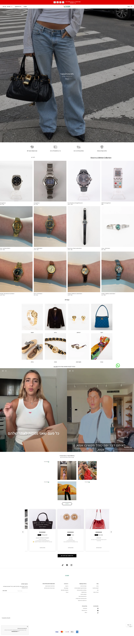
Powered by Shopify (6, 618)
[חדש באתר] (67, 75)
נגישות (86, 612)
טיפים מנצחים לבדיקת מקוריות (81, 598)
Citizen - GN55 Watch (105, 248)
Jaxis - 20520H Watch (38, 248)
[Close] (27, 626)
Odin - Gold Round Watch (5, 248)
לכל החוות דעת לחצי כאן (67, 555)
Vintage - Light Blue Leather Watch (108, 293)
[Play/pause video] (72, 371)
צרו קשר (66, 586)
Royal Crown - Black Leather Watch (75, 248)
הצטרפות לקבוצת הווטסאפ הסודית (80, 588)
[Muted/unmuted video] (70, 371)
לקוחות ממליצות (95, 588)
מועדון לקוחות (83, 592)
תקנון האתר (85, 608)
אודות (97, 586)
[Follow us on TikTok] (62, 565)
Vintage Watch (37, 203)
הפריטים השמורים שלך (82, 596)
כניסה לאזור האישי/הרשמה (50, 586)
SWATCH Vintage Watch (106, 203)
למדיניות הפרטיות (15, 631)
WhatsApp (66, 588)
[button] (25, 7)
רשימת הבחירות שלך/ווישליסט (49, 588)
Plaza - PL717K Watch (38, 293)
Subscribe (5, 590)
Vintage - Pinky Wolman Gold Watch (7, 293)
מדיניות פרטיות (84, 610)
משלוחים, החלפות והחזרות (81, 590)
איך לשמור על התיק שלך (82, 600)
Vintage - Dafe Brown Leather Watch (75, 293)
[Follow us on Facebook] (67, 565)
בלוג (97, 590)
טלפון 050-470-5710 (64, 590)
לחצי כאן (33, 157)
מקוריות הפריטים (83, 586)
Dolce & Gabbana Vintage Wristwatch (75, 203)
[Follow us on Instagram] (71, 565)
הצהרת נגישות (95, 592)
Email (67, 592)
